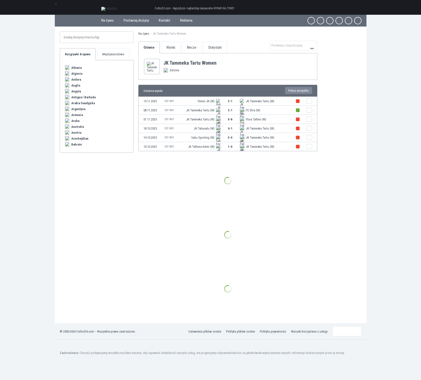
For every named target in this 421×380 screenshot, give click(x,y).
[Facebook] (311, 20)
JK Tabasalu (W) (204, 128)
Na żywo (107, 20)
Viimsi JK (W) (206, 101)
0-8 (230, 119)
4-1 (230, 128)
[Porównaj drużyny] (309, 101)
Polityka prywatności (273, 331)
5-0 (230, 137)
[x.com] (320, 20)
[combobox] (293, 46)
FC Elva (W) (253, 110)
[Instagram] (330, 20)
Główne (149, 47)
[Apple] (339, 20)
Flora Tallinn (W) (256, 119)
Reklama (186, 20)
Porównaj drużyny (136, 20)
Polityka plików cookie (240, 331)
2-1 (230, 110)
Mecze (191, 47)
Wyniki (170, 47)
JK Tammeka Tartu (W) (260, 101)
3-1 (230, 101)
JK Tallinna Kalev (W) (201, 146)
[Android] (348, 20)
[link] (228, 101)
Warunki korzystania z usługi (309, 331)
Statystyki (215, 47)
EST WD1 (169, 101)
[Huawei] (358, 20)
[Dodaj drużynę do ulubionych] (220, 63)
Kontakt (164, 20)
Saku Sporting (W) (203, 137)
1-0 (230, 146)
